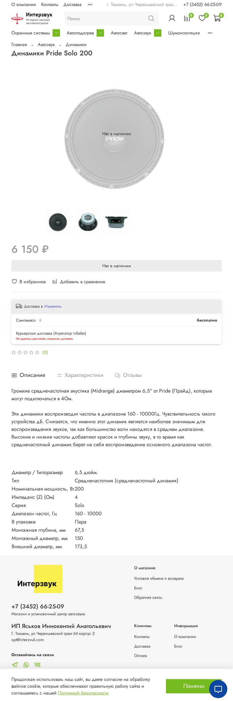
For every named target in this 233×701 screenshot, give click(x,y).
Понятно (193, 686)
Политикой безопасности (83, 693)
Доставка (72, 4)
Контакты (49, 4)
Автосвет (119, 33)
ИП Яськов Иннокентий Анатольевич (61, 626)
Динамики (76, 44)
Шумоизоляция (184, 33)
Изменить (53, 306)
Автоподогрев (80, 33)
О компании (23, 4)
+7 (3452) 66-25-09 (202, 4)
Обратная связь (148, 597)
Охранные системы (30, 33)
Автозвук (142, 33)
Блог (138, 588)
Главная (19, 44)
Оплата (140, 655)
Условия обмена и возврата (159, 578)
